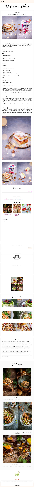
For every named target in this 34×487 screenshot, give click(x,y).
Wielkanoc (10, 341)
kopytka (27, 344)
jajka (11, 344)
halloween (3, 344)
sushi (17, 351)
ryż (8, 351)
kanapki (14, 344)
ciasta (20, 341)
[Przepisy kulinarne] (17, 476)
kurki (10, 346)
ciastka (23, 341)
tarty (28, 351)
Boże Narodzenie (4, 341)
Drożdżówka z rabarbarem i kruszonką (17, 215)
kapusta (17, 344)
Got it (19, 485)
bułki (17, 341)
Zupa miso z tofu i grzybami (17, 431)
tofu (30, 351)
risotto (3, 351)
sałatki (11, 351)
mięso (20, 346)
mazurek (17, 346)
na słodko (27, 346)
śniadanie (6, 356)
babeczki (14, 341)
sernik (14, 351)
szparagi (24, 351)
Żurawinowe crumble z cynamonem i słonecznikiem (10, 199)
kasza (21, 344)
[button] (7, 1)
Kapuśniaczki (17, 397)
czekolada (27, 341)
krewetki (3, 346)
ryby (6, 351)
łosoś (3, 356)
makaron (13, 346)
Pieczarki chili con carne (17, 464)
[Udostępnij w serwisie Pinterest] (31, 191)
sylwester (20, 351)
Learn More (15, 485)
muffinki (23, 346)
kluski (23, 344)
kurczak (7, 346)
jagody (7, 344)
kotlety (30, 344)
